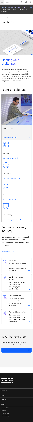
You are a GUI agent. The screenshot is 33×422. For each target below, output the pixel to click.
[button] (26, 2)
